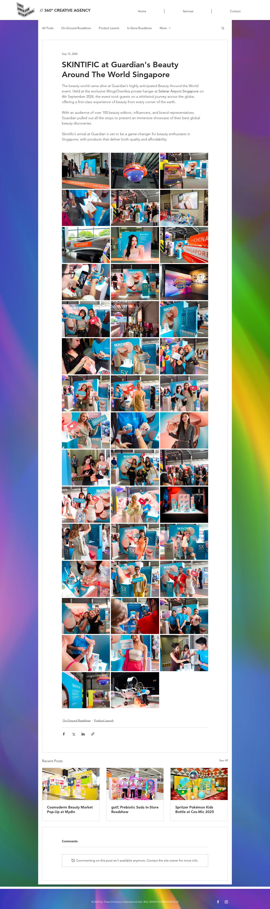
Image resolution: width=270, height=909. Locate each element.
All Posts (47, 28)
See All (223, 760)
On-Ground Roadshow (76, 28)
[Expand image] (86, 171)
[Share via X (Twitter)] (73, 734)
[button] (223, 27)
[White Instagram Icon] (226, 902)
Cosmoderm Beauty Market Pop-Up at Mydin (70, 809)
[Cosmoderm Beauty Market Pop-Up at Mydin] (70, 784)
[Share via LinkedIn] (83, 734)
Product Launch (109, 28)
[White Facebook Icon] (218, 902)
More (163, 28)
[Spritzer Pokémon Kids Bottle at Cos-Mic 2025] (199, 784)
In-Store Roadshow (139, 28)
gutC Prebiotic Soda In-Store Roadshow (135, 809)
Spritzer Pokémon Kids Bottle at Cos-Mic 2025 (194, 809)
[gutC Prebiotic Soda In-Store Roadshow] (135, 784)
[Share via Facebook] (64, 734)
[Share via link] (93, 734)
